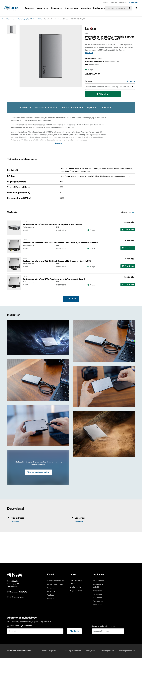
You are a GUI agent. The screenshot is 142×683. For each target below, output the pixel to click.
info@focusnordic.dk (55, 581)
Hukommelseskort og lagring (20, 19)
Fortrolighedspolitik (127, 651)
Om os (105, 2)
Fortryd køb (91, 651)
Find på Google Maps (15, 597)
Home (3, 19)
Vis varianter (130, 81)
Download (15, 522)
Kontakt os (113, 2)
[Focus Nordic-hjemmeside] (11, 8)
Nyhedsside (123, 2)
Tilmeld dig (74, 631)
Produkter (29, 8)
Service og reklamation (71, 651)
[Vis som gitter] (129, 212)
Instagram (51, 588)
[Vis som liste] (133, 212)
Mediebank (97, 598)
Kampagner (56, 8)
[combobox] (118, 8)
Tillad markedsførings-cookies (38, 472)
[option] (11, 29)
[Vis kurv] (136, 8)
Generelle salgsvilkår (49, 651)
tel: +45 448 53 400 (55, 584)
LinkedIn (50, 598)
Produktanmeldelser (102, 8)
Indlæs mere (71, 299)
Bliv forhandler (76, 587)
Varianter (88, 81)
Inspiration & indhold (98, 585)
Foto (8, 19)
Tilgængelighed (76, 590)
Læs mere (89, 53)
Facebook (51, 591)
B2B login (134, 2)
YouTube (50, 595)
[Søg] (129, 8)
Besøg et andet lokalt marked (103, 626)
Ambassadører (71, 8)
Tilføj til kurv (104, 94)
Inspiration (86, 8)
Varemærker (42, 8)
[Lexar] (91, 28)
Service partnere (107, 651)
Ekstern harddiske (36, 19)
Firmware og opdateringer (98, 602)
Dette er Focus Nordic (76, 582)
